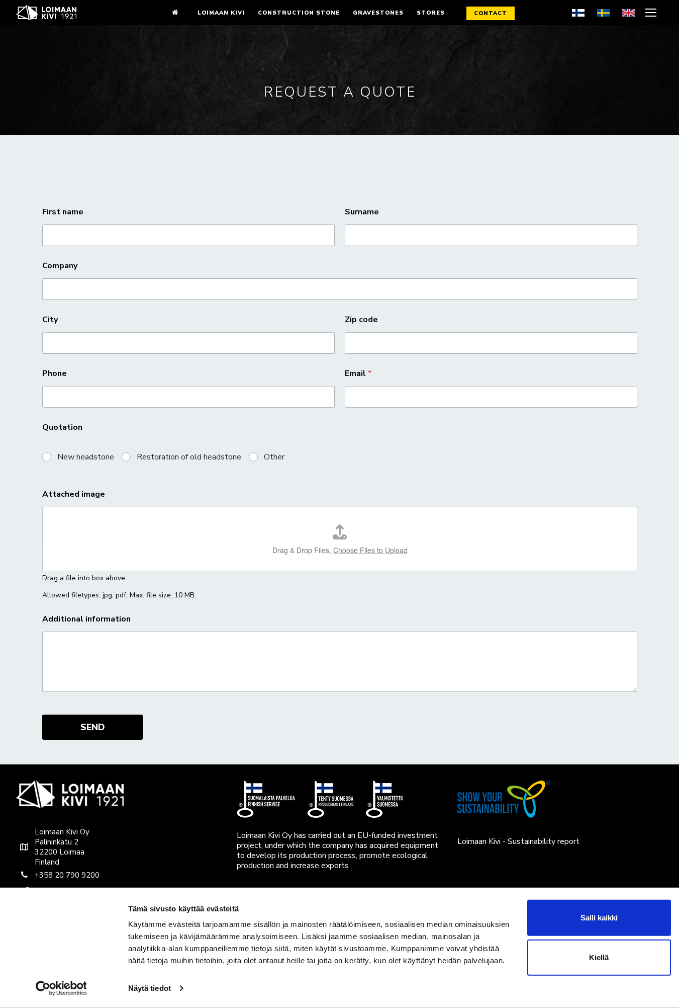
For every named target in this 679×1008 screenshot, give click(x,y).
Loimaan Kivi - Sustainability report (518, 841)
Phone (54, 373)
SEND (92, 727)
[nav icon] (652, 12)
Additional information (86, 619)
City (50, 320)
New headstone (85, 457)
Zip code (361, 320)
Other (274, 457)
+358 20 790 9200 (67, 875)
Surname (362, 212)
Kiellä (599, 957)
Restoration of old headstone (189, 457)
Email (358, 373)
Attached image (73, 494)
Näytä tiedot (149, 988)
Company (59, 266)
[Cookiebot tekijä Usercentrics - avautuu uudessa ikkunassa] (61, 988)
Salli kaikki (599, 917)
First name (62, 212)
